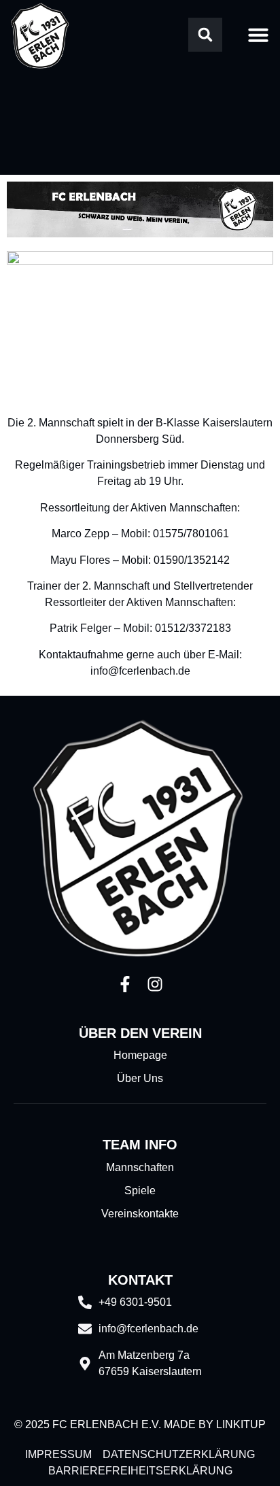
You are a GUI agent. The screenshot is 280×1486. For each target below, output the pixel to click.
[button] (205, 35)
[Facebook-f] (125, 984)
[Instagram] (155, 984)
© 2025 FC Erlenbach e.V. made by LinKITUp (140, 1424)
